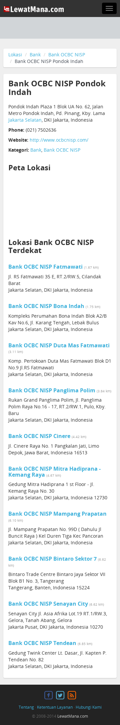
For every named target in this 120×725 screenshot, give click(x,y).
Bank (35, 54)
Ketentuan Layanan (55, 707)
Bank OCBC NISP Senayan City (48, 603)
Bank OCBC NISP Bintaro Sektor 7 (52, 558)
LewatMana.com (72, 716)
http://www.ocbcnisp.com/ (59, 140)
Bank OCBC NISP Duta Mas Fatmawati (59, 345)
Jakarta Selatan (25, 120)
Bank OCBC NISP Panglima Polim (51, 390)
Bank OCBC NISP (66, 54)
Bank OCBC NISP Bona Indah (47, 306)
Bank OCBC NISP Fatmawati (45, 266)
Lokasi (15, 54)
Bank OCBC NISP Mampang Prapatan (57, 513)
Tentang (26, 707)
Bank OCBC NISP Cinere (39, 436)
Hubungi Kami (89, 707)
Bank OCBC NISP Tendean (42, 643)
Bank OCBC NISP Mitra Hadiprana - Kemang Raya (54, 471)
